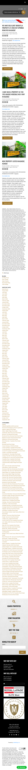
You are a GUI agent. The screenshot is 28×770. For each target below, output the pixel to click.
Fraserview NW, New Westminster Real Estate (13, 229)
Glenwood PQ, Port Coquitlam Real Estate (12, 487)
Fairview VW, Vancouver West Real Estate (12, 479)
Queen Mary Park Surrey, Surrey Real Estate (12, 553)
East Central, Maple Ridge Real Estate (11, 474)
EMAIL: (4, 644)
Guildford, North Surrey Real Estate (10, 235)
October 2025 (5, 307)
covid (3, 464)
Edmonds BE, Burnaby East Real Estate (17, 226)
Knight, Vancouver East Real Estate (10, 517)
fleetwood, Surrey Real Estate (9, 482)
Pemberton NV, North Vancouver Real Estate (12, 550)
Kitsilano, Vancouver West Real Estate (11, 515)
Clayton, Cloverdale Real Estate (9, 452)
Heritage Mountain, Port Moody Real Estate (12, 505)
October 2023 (5, 347)
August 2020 (5, 403)
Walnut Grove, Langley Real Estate (12, 266)
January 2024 (5, 342)
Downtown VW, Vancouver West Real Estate (12, 470)
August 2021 (5, 388)
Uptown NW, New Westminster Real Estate (12, 579)
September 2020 (6, 401)
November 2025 (6, 305)
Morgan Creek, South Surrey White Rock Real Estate (15, 247)
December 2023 (6, 343)
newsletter (20, 249)
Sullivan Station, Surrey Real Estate (10, 573)
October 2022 (5, 365)
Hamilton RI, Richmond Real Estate (10, 498)
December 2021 (6, 381)
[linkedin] (14, 735)
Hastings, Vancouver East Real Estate (11, 502)
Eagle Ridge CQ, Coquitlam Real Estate (14, 225)
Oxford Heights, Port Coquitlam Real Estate (9, 251)
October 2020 (5, 399)
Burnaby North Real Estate (6, 215)
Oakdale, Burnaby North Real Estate (19, 250)
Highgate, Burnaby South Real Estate (8, 239)
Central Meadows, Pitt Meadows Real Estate (12, 449)
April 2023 (4, 355)
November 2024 (6, 325)
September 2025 (6, 309)
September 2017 (6, 419)
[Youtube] (16, 735)
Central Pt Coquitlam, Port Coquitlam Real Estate (12, 217)
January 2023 (5, 360)
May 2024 (4, 335)
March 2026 (5, 299)
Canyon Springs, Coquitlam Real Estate (11, 447)
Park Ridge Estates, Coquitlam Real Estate (12, 548)
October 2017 (5, 418)
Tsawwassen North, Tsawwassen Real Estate (12, 578)
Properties (13, 609)
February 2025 (5, 320)
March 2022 (5, 376)
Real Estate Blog (6, 282)
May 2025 (4, 315)
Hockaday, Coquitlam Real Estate (20, 239)
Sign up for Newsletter (9, 669)
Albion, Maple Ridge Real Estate (9, 431)
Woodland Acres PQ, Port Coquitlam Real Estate (13, 593)
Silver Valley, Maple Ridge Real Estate (11, 564)
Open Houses (5, 281)
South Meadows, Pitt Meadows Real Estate (12, 568)
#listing (8, 208)
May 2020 (4, 408)
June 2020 (4, 406)
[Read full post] (14, 22)
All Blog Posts (5, 277)
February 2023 (5, 358)
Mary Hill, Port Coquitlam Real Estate (10, 525)
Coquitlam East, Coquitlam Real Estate (11, 459)
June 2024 (4, 333)
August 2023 (5, 350)
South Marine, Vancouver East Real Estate (13, 259)
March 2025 (5, 318)
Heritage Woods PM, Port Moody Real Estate (16, 238)
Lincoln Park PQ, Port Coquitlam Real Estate (12, 520)
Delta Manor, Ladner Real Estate (20, 223)
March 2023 (5, 356)
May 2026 (4, 295)
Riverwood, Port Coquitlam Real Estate (8, 257)
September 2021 (6, 386)
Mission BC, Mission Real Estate (7, 246)
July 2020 (4, 404)
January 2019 (5, 413)
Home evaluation (13, 621)
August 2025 (5, 310)
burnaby (24, 214)
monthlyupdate (4, 247)
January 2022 (5, 380)
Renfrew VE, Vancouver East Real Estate (15, 255)
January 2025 (5, 322)
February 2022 (5, 378)
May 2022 (4, 373)
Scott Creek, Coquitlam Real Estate (10, 258)
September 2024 (6, 328)
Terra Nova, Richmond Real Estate (10, 576)
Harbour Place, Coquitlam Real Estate (11, 236)
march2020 (20, 244)
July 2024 (4, 332)
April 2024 (4, 337)
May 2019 (4, 411)
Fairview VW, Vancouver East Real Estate (9, 227)
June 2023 (4, 351)
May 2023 (4, 353)
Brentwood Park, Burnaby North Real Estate (12, 436)
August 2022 (5, 368)
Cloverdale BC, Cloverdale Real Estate (16, 218)
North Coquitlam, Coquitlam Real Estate (11, 543)
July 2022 (4, 370)
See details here (16, 40)
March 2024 (5, 338)
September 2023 (6, 348)
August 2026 (5, 290)
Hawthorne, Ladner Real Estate (11, 237)
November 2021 (6, 383)
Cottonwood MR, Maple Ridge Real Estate (12, 462)
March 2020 (5, 409)
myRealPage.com (16, 742)
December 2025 (6, 304)
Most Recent (5, 289)
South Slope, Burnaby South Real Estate (17, 260)
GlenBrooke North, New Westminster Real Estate (13, 485)
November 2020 (6, 398)
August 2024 (5, 330)
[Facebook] (9, 735)
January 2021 (5, 396)
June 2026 (4, 294)
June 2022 (4, 371)
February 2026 (5, 300)
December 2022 (6, 361)
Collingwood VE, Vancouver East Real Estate (12, 457)
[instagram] (12, 735)
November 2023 (6, 345)
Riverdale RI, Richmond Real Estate (18, 256)
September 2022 (6, 366)
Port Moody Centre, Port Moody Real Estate (12, 551)
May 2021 (4, 390)
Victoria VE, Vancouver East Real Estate (11, 581)
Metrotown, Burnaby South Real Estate (17, 245)
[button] (14, 609)
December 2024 (6, 323)
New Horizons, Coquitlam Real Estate (12, 249)
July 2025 (4, 312)
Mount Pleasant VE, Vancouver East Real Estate (10, 248)
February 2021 (5, 394)
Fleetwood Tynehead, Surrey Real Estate (13, 228)
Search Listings (7, 667)
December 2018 (6, 414)
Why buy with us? (8, 664)
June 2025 (4, 314)
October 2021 (5, 385)
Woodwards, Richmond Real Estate (10, 270)
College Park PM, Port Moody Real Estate (12, 455)
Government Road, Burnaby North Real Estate (13, 488)
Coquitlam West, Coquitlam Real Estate (11, 460)
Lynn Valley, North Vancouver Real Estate (11, 244)
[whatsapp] (18, 735)
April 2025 (4, 317)
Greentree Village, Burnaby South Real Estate (12, 495)
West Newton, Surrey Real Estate (13, 267)
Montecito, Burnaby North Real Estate (19, 246)
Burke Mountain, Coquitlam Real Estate (16, 214)
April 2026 (4, 297)
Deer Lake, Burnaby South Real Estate (8, 223)
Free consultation (8, 680)
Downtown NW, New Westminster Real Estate (9, 224)
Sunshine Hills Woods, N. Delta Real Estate (12, 262)
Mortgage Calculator (8, 666)
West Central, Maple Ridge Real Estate (11, 584)
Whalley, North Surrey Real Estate (15, 268)
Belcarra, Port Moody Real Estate (11, 212)
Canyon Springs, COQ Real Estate (16, 215)
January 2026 (5, 302)
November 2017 (6, 416)
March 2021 (5, 393)
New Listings (5, 279)
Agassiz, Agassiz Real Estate (11, 33)
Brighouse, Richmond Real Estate (10, 439)
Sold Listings (5, 284)
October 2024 (5, 327)
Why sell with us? (8, 676)
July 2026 (4, 292)
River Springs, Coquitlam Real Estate (10, 556)
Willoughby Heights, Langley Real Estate (11, 591)
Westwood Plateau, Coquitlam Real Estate (12, 588)
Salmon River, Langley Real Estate (10, 561)
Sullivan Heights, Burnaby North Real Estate (9, 261)
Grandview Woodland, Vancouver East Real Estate (14, 493)
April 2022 (4, 375)
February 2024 (5, 340)
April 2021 (4, 391)
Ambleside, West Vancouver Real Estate (11, 432)
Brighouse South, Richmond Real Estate (14, 213)
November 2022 (6, 363)
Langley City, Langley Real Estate (10, 518)
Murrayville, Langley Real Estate (9, 538)
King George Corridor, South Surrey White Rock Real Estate (11, 240)
